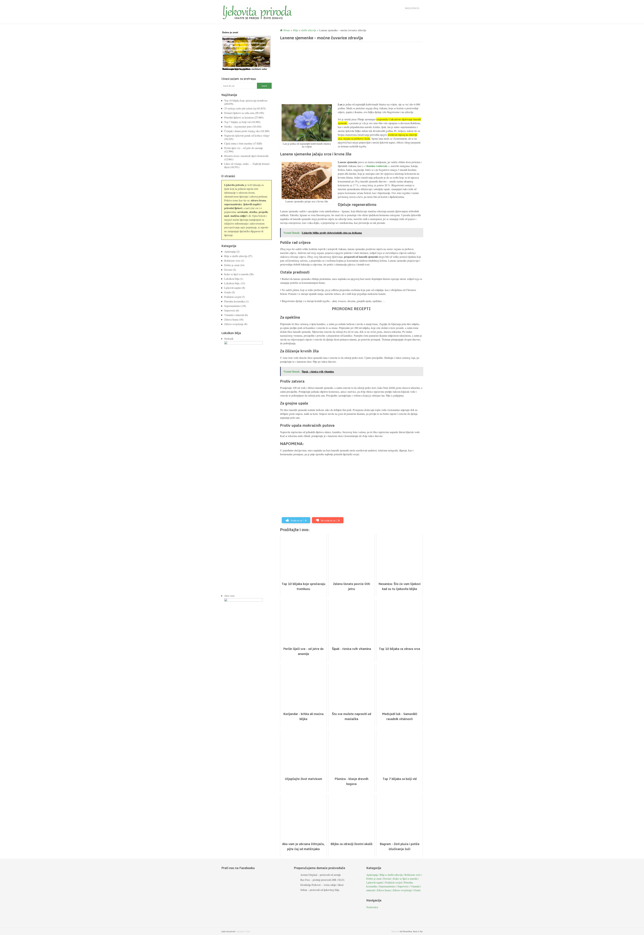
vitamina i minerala (376, 166)
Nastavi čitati (230, 53)
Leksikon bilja (231, 278)
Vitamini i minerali (234, 315)
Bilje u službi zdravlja (235, 256)
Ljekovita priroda (228, 931)
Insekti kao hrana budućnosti (239, 38)
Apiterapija (230, 251)
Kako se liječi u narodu (236, 274)
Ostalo (227, 292)
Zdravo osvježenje (234, 324)
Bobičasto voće (232, 260)
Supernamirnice (232, 306)
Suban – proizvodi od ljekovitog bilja (319, 890)
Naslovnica (412, 8)
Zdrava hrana (231, 319)
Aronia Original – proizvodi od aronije (320, 874)
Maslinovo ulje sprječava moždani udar (244, 69)
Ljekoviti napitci (232, 287)
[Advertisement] (351, 72)
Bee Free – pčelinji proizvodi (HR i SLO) (322, 879)
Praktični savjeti (232, 297)
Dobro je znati (231, 265)
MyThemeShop (406, 931)
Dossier (228, 269)
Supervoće (229, 310)
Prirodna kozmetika (234, 301)
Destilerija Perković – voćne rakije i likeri (321, 885)
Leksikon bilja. (232, 283)
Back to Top (418, 931)
